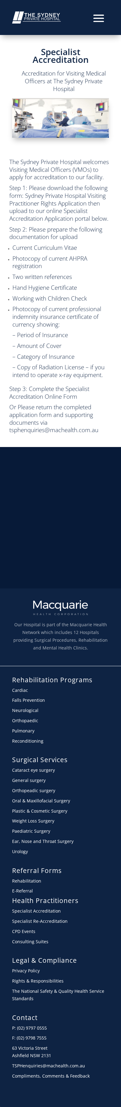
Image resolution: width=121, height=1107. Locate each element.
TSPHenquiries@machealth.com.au (48, 1066)
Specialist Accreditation (61, 55)
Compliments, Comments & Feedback (51, 1076)
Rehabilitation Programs (52, 679)
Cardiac (20, 690)
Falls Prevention (28, 700)
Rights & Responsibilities (38, 981)
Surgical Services (40, 759)
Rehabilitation (26, 881)
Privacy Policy (26, 971)
